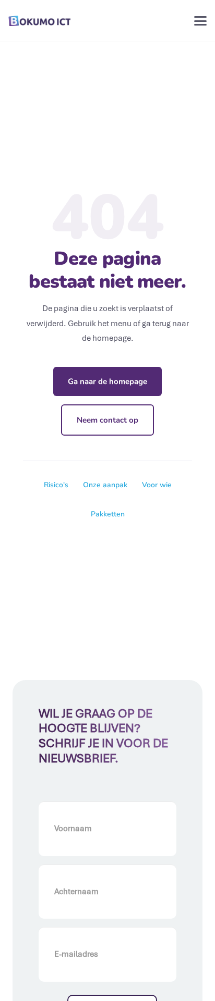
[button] (200, 21)
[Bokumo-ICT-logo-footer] (39, 21)
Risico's (56, 485)
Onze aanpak (105, 485)
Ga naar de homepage (107, 381)
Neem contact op (107, 420)
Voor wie (157, 485)
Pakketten (108, 514)
